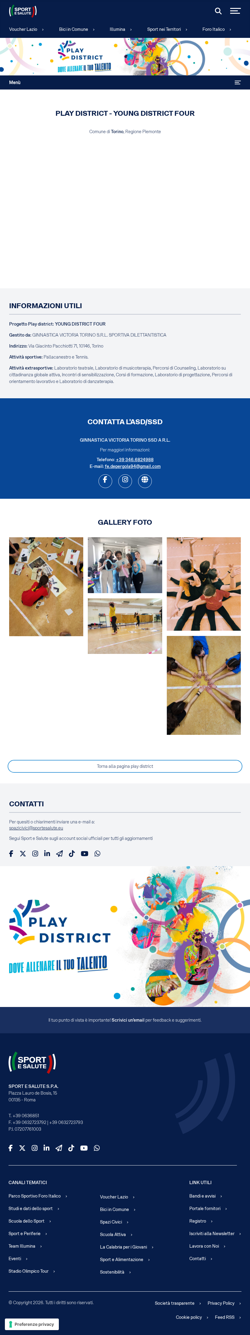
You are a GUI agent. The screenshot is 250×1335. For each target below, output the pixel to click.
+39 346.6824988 (135, 459)
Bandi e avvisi (202, 1196)
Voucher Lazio (23, 29)
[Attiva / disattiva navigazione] (238, 82)
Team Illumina (22, 1246)
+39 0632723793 (66, 1122)
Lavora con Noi (204, 1246)
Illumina (117, 29)
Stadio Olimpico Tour (28, 1271)
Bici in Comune (73, 29)
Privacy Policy (221, 1303)
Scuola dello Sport (27, 1221)
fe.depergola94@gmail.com (133, 466)
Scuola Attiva (113, 1234)
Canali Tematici (28, 1182)
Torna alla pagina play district (125, 766)
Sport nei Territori (164, 29)
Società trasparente (175, 1303)
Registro (197, 1221)
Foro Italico (213, 29)
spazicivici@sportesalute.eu (36, 828)
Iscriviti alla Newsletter (211, 1233)
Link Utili (200, 1182)
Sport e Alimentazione (121, 1259)
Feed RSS (224, 1317)
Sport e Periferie (25, 1233)
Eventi (15, 1258)
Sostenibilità (112, 1272)
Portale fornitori (204, 1208)
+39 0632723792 (29, 1122)
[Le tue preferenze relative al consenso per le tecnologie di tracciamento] (32, 1324)
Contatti (197, 1258)
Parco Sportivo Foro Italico (35, 1196)
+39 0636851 (25, 1115)
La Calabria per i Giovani (123, 1247)
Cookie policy (189, 1317)
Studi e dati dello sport (31, 1208)
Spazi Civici (111, 1222)
